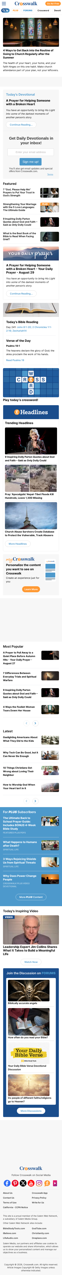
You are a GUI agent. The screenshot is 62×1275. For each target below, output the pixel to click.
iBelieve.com (9, 1233)
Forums (27, 10)
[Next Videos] (36, 723)
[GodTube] (55, 1183)
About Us (7, 1193)
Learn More (31, 589)
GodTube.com (39, 1228)
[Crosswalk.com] (26, 4)
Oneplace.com (39, 1238)
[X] (23, 1183)
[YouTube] (31, 1183)
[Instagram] (39, 1183)
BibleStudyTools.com (14, 1228)
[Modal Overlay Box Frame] (31, 156)
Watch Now (31, 961)
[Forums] (47, 1183)
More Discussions (31, 1110)
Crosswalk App (40, 1193)
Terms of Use (9, 1202)
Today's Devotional (20, 94)
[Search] (5, 10)
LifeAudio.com (10, 1238)
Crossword (43, 10)
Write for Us (38, 1202)
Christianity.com (40, 1233)
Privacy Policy (39, 1197)
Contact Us (8, 1197)
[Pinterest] (15, 1183)
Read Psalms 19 (15, 360)
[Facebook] (7, 1183)
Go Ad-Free (53, 3)
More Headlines (18, 543)
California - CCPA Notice (15, 1207)
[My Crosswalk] (24, 560)
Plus (15, 10)
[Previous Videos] (26, 723)
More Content (31, 897)
